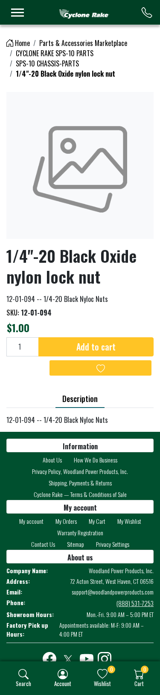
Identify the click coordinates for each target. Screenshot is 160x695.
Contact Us (43, 544)
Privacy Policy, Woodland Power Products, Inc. (80, 471)
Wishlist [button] (102, 683)
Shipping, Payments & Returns (80, 482)
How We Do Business (95, 459)
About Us (52, 459)
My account (31, 521)
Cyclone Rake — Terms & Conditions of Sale (80, 494)
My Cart (97, 521)
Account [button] (62, 683)
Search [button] (23, 683)
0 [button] (111, 669)
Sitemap (75, 544)
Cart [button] (139, 683)
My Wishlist (129, 521)
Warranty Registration (80, 532)
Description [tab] (80, 398)
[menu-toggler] (17, 12)
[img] (23, 674)
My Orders (66, 521)
